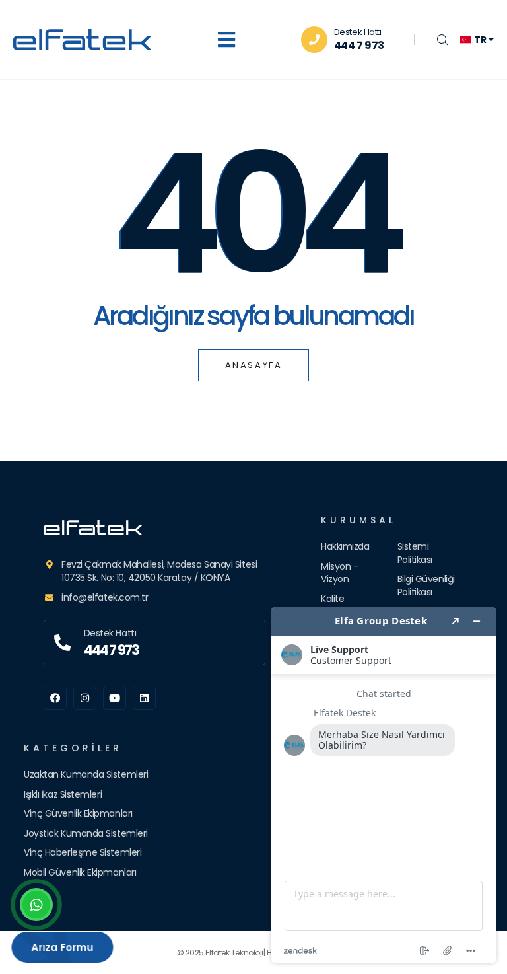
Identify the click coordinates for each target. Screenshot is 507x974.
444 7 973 (359, 45)
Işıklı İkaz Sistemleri (63, 794)
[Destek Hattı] (62, 642)
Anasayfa (254, 365)
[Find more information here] (383, 785)
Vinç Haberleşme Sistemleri (82, 852)
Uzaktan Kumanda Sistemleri (86, 774)
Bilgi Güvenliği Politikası (426, 585)
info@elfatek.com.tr (104, 597)
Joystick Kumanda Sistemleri (86, 833)
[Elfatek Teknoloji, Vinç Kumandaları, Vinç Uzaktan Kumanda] (154, 527)
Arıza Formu (64, 947)
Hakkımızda (345, 546)
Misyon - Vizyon (339, 573)
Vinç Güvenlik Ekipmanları (78, 813)
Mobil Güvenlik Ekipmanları (80, 872)
